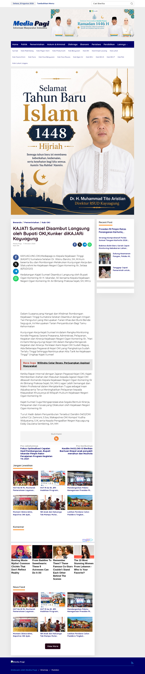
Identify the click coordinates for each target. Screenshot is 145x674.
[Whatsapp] (90, 244)
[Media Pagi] (31, 24)
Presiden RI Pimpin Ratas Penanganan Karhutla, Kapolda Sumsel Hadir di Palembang (112, 231)
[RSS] (56, 438)
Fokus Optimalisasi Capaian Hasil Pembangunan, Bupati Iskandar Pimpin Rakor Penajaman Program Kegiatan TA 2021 (36, 452)
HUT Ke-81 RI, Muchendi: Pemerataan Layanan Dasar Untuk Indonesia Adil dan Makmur (24, 489)
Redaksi (55, 670)
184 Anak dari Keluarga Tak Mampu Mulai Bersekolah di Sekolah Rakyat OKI (51, 513)
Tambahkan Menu (45, 3)
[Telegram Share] (85, 244)
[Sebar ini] (75, 244)
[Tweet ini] (80, 244)
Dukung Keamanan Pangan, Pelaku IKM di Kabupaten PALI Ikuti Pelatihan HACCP (122, 254)
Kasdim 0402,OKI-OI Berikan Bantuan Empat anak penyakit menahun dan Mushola (76, 450)
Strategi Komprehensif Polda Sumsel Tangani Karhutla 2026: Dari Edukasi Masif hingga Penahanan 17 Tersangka (113, 239)
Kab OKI (16, 246)
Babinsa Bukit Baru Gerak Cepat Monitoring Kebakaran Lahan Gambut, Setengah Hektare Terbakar (114, 246)
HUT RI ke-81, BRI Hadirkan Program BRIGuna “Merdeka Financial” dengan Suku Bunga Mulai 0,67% (51, 489)
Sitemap (44, 670)
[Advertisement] (56, 298)
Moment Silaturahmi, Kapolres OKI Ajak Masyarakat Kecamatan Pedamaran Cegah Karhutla (24, 513)
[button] (131, 3)
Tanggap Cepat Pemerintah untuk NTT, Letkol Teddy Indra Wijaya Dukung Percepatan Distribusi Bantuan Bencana (122, 268)
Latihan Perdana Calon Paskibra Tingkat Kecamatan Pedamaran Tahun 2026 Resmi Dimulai (79, 513)
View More (52, 646)
